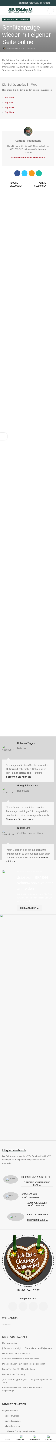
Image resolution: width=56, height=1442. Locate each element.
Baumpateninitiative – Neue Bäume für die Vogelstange (22, 1389)
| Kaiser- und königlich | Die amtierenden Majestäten (27, 1348)
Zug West (9, 107)
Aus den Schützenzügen (16, 19)
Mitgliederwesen (10, 1410)
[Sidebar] (3, 436)
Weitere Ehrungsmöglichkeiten (21, 1431)
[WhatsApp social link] (39, 173)
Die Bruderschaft (10, 1343)
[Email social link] (7, 3)
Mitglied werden (11, 1416)
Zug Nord (9, 97)
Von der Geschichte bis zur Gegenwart (20, 1358)
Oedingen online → (37, 1220)
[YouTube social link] (14, 3)
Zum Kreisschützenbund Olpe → (37, 1183)
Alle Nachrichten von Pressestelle (28, 157)
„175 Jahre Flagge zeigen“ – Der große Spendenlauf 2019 (27, 1381)
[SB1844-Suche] (50, 11)
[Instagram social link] (11, 3)
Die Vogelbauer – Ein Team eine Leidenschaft (23, 1364)
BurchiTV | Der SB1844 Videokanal (18, 1369)
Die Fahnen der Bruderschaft (16, 1353)
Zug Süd (9, 102)
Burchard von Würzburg (13, 1374)
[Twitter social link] (24, 173)
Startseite (6, 1324)
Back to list (28, 184)
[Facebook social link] (4, 3)
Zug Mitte (9, 112)
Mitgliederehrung (12, 1426)
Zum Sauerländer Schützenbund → (37, 1204)
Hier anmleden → (29, 908)
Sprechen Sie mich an (21, 776)
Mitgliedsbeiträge (12, 1421)
